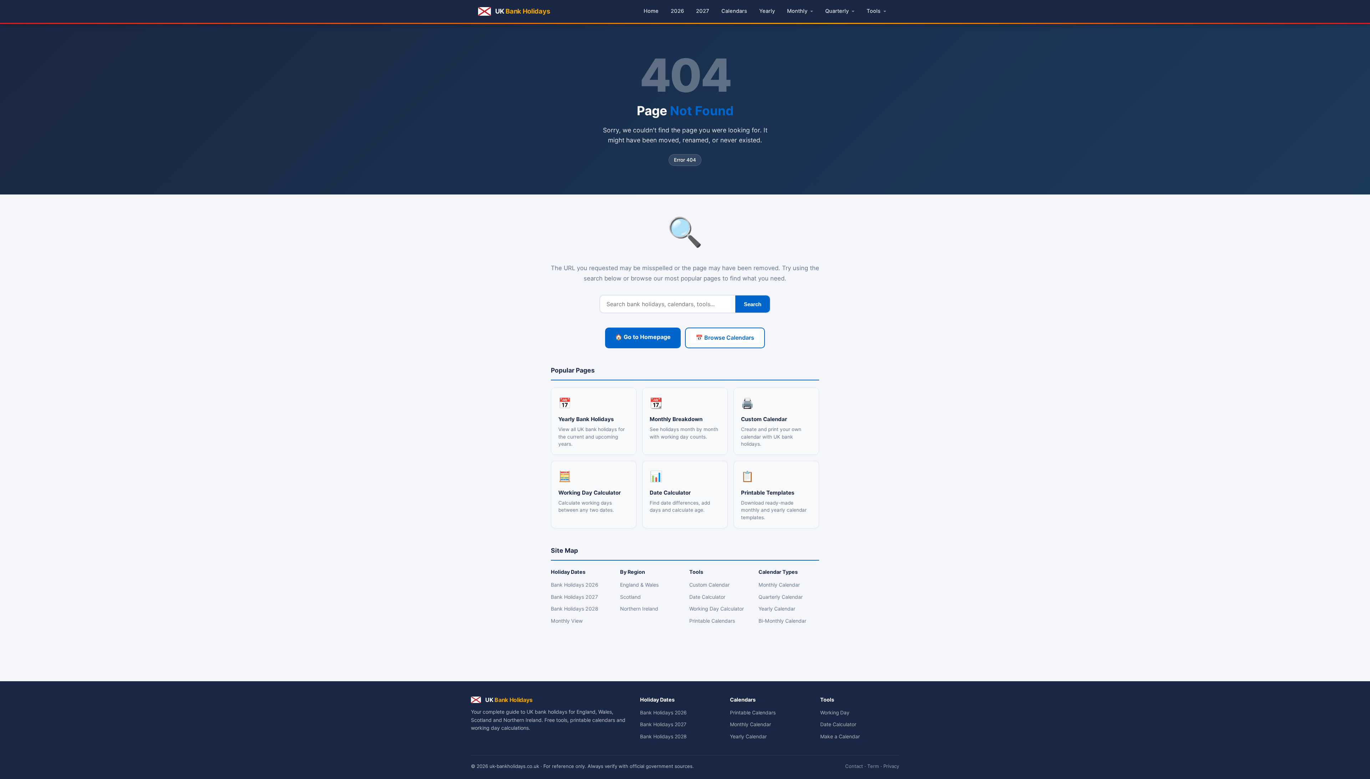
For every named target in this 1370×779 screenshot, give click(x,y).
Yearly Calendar (776, 609)
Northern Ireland (639, 609)
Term (873, 766)
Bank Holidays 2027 (574, 597)
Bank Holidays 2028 (574, 609)
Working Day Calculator (716, 609)
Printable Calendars (712, 621)
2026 (677, 11)
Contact (854, 766)
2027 (702, 11)
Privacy (891, 766)
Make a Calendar (840, 736)
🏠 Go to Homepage (643, 336)
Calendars (734, 11)
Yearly (767, 11)
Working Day (834, 712)
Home (651, 11)
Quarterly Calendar (780, 597)
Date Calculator (707, 597)
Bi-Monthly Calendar (782, 621)
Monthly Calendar (779, 585)
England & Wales (639, 585)
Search (752, 304)
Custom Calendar (709, 585)
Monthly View (567, 621)
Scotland (630, 597)
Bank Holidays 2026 (574, 585)
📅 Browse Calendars (725, 337)
